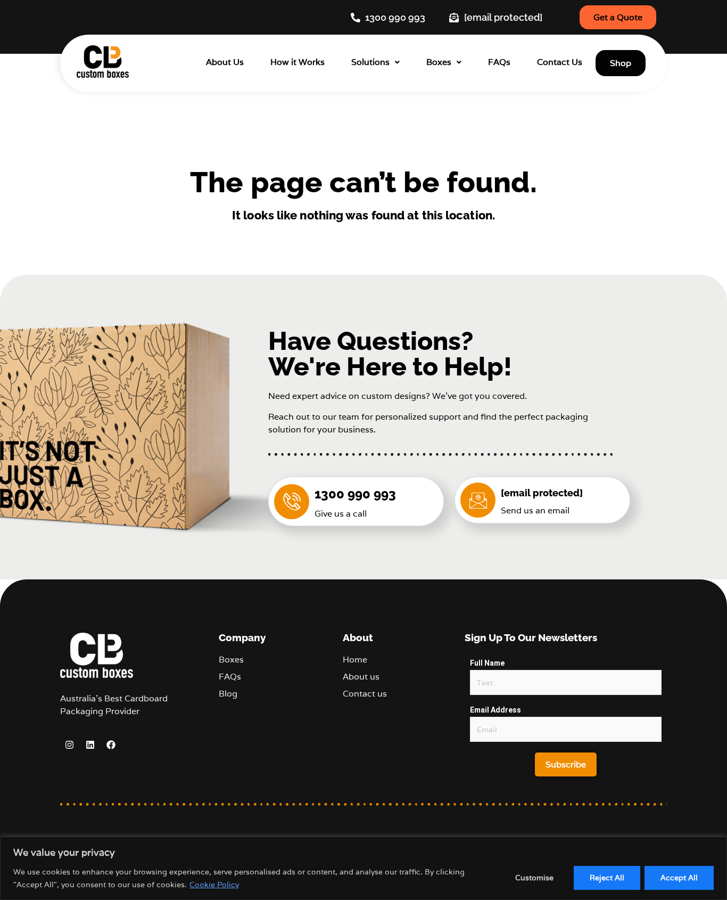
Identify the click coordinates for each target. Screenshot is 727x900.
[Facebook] (111, 745)
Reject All (607, 877)
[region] (363, 868)
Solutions (370, 62)
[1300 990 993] (291, 501)
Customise (534, 877)
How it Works (297, 62)
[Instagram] (69, 745)
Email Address (495, 710)
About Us (225, 62)
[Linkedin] (90, 745)
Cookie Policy (214, 884)
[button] (375, 62)
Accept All (679, 877)
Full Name (487, 663)
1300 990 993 (355, 494)
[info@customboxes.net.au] (477, 500)
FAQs (499, 62)
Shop (620, 63)
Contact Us (559, 62)
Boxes (438, 62)
